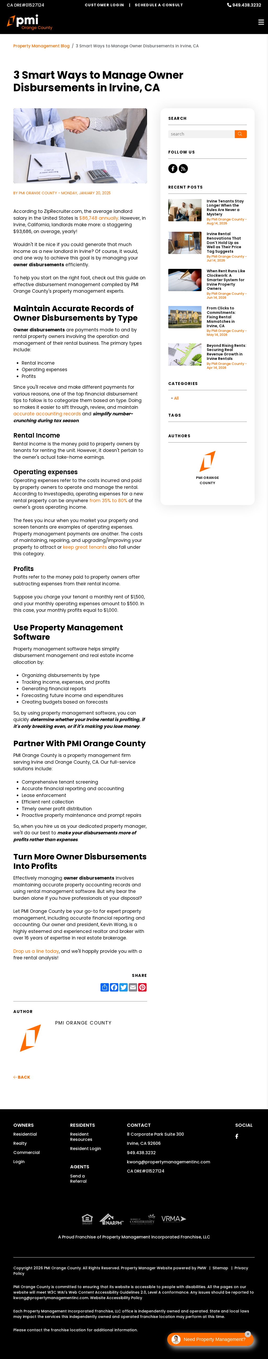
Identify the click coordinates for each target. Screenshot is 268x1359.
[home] (29, 22)
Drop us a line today (36, 951)
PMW (201, 1268)
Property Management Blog (41, 46)
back (23, 1077)
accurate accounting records (47, 414)
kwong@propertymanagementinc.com (168, 1162)
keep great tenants (85, 547)
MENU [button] (261, 22)
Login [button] (19, 1162)
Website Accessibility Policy (116, 1297)
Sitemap (220, 1268)
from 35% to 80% (108, 500)
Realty (20, 1143)
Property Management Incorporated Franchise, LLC (156, 1237)
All (176, 398)
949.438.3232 (246, 5)
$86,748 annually (98, 218)
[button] (172, 168)
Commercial (26, 1153)
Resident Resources (81, 1136)
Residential (25, 1134)
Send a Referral (78, 1178)
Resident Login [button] (85, 1149)
